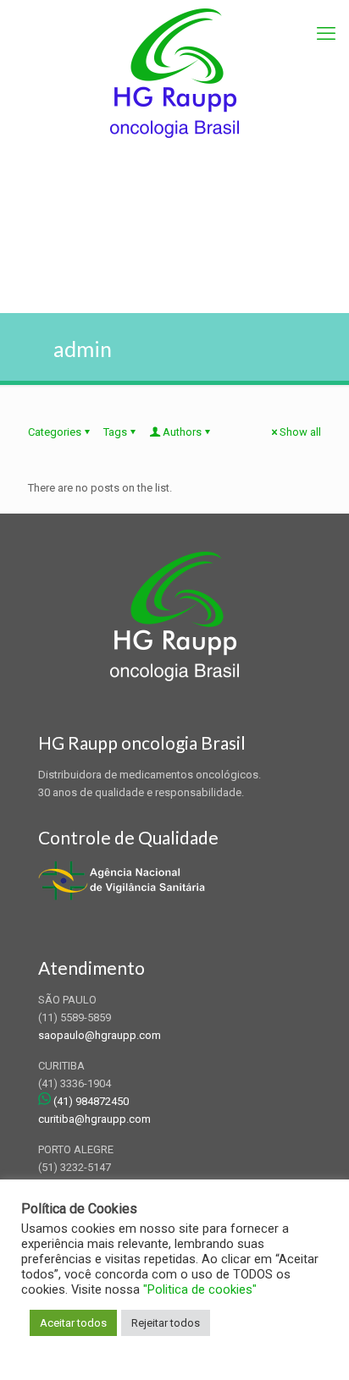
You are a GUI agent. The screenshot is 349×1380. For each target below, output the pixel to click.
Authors (182, 432)
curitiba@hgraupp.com (94, 1119)
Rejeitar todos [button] (165, 1323)
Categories (54, 432)
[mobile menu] (326, 33)
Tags (115, 432)
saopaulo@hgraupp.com (99, 1035)
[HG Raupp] (174, 73)
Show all (300, 432)
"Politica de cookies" (200, 1289)
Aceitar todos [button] (73, 1323)
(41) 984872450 (91, 1101)
